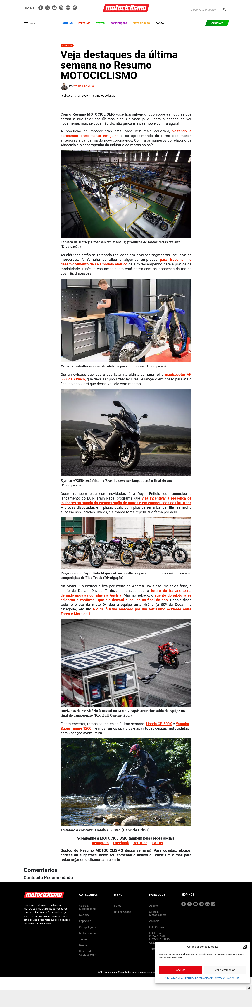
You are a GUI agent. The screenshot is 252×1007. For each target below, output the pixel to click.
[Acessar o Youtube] (54, 9)
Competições (119, 23)
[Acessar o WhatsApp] (75, 9)
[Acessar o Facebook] (41, 9)
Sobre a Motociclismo (87, 907)
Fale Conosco (157, 927)
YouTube (140, 842)
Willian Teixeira (84, 86)
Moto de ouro (87, 933)
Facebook (121, 842)
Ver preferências (225, 970)
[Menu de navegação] (26, 24)
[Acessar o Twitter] (48, 9)
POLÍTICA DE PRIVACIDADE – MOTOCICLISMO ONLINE (212, 978)
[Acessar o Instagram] (61, 9)
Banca (160, 23)
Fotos (117, 905)
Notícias (67, 23)
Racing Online (122, 911)
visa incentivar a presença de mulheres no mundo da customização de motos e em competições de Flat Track (126, 500)
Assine (153, 905)
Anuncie (154, 921)
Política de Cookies (173, 978)
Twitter (157, 842)
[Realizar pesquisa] (224, 9)
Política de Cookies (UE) (87, 953)
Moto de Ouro (141, 23)
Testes (100, 23)
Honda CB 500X (159, 723)
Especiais (84, 23)
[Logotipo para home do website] (126, 8)
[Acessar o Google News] (68, 9)
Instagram (100, 842)
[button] (244, 946)
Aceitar (180, 970)
